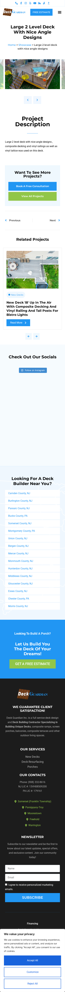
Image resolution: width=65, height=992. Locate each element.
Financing (32, 923)
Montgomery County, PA (21, 530)
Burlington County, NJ (20, 500)
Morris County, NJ (18, 606)
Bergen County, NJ (18, 545)
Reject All (32, 983)
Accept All (32, 960)
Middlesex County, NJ (20, 576)
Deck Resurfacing (33, 761)
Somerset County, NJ (19, 523)
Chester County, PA (18, 598)
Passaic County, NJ (19, 508)
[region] (32, 960)
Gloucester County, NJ (20, 583)
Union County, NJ (17, 538)
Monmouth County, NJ (20, 561)
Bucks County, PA (17, 515)
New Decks (17, 294)
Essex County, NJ (17, 591)
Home (12, 44)
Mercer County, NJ (18, 553)
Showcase (24, 44)
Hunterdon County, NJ (20, 568)
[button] (59, 12)
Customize (32, 972)
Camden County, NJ (19, 493)
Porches (32, 766)
